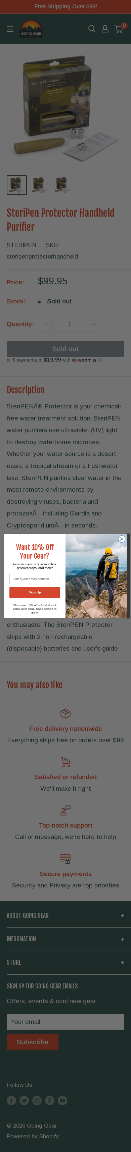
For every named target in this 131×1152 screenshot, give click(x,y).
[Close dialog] (121, 539)
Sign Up (35, 592)
